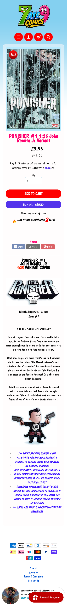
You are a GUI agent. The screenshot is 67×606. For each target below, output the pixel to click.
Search (33, 568)
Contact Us (33, 580)
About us (33, 572)
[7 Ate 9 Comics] (33, 16)
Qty (33, 175)
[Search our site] (48, 37)
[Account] (28, 37)
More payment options (33, 213)
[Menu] (18, 37)
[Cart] (38, 37)
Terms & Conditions (33, 576)
